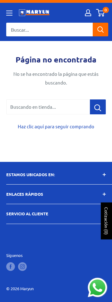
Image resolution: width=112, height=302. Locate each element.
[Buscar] (100, 29)
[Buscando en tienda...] (98, 106)
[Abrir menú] (9, 13)
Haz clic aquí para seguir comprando (56, 126)
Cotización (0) (106, 221)
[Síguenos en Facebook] (10, 266)
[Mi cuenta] (88, 12)
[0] (101, 12)
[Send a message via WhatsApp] (97, 287)
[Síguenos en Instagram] (22, 266)
